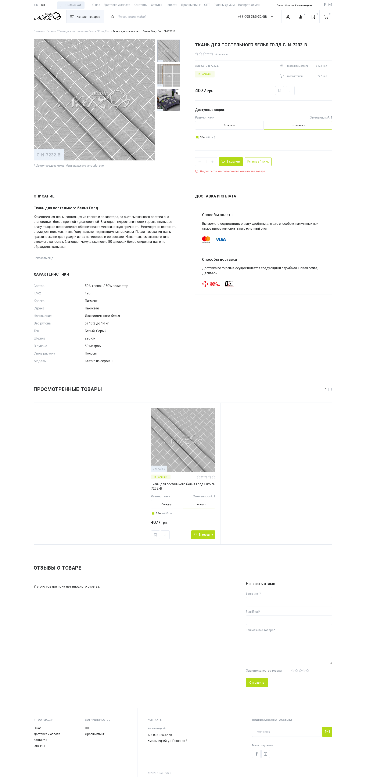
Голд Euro (104, 31)
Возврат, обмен (249, 5)
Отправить (257, 682)
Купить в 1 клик (258, 161)
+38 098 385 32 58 (160, 735)
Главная (39, 31)
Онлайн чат (73, 5)
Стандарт (229, 125)
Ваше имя (252, 593)
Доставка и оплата (117, 5)
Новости (171, 5)
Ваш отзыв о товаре (260, 630)
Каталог (51, 31)
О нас (96, 5)
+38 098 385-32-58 (252, 17)
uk (36, 5)
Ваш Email (252, 611)
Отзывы (156, 5)
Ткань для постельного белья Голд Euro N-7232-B (183, 486)
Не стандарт (298, 125)
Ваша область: (294, 5)
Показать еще (43, 258)
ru (43, 5)
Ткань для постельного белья (77, 31)
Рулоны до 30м (224, 5)
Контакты (140, 5)
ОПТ (207, 5)
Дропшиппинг (191, 5)
